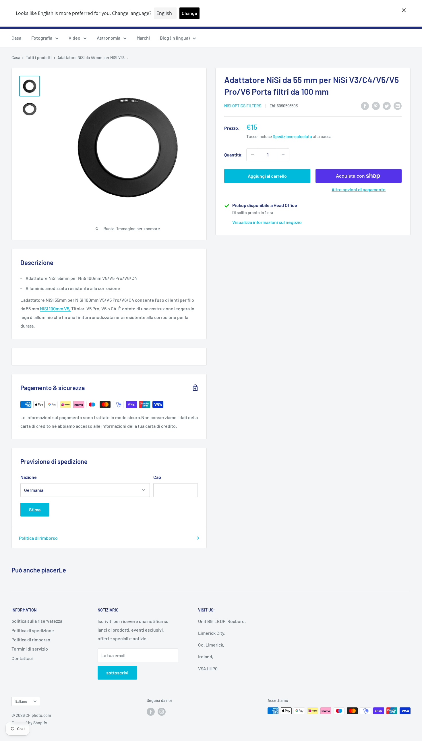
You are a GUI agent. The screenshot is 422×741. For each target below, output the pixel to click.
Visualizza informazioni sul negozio (267, 222)
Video (74, 37)
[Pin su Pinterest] (376, 105)
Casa (16, 37)
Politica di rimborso (38, 538)
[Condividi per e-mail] (398, 105)
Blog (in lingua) (175, 37)
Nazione (28, 477)
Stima (34, 509)
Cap (157, 477)
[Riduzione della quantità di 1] (253, 155)
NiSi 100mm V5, (55, 308)
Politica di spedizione (32, 630)
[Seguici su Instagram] (162, 711)
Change (189, 13)
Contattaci (22, 658)
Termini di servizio (29, 648)
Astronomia (108, 37)
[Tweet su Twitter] (387, 105)
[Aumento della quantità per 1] (283, 155)
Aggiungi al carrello (267, 176)
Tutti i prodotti (39, 57)
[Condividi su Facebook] (365, 105)
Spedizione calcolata (292, 136)
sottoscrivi (117, 672)
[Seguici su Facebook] (151, 711)
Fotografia (41, 37)
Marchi (143, 37)
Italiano (21, 701)
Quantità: (233, 154)
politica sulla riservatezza (36, 621)
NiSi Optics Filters (242, 106)
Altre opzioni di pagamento (359, 189)
